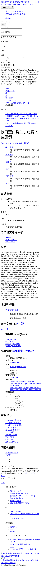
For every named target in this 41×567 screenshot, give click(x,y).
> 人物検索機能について (19, 103)
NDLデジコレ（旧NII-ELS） (25, 72)
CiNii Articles (31, 75)
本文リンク (5, 62)
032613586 (14, 377)
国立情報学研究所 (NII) (19, 503)
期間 (3, 55)
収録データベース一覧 (19, 493)
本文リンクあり (9, 65)
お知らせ (13, 527)
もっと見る (5, 329)
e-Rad (12, 79)
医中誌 (8, 237)
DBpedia (33, 77)
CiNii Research (15, 511)
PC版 (3, 483)
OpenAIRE (7, 84)
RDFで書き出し (11, 427)
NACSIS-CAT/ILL (20, 77)
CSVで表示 (10, 440)
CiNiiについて (15, 491)
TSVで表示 (9, 437)
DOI (2, 51)
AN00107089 (15, 363)
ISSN (3, 46)
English (8, 18)
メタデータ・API (17, 518)
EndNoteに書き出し (13, 423)
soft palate (9, 342)
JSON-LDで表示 (11, 442)
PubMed (30, 79)
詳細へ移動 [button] (12, 4)
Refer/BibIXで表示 (12, 430)
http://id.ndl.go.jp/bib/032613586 (22, 381)
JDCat (11, 75)
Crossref (21, 70)
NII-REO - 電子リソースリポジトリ (24, 549)
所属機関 (4, 42)
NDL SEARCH (11, 240)
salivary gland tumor (12, 344)
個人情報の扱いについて (20, 498)
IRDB (13, 70)
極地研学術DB (33, 82)
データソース (6, 67)
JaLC (5, 70)
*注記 (20, 323)
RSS (11, 529)
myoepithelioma (11, 339)
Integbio (21, 79)
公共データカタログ (23, 84)
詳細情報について (24, 350)
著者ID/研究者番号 (8, 37)
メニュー (5, 7)
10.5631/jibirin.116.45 (18, 367)
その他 (8, 455)
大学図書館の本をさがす (15, 14)
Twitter (12, 531)
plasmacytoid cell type (13, 346)
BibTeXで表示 (11, 435)
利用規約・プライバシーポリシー (23, 496)
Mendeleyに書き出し (13, 425)
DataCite (30, 70)
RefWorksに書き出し (13, 420)
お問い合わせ (15, 501)
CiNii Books (10, 242)
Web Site (8, 143)
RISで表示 (9, 432)
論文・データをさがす (14, 11)
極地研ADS (20, 82)
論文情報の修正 (11, 453)
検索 (11, 7)
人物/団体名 (5, 32)
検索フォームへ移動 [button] (25, 4)
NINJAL (20, 75)
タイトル (4, 27)
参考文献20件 (24, 143)
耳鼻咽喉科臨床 (11, 310)
